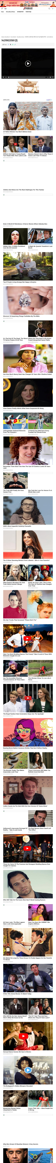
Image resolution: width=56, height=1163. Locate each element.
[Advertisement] (28, 24)
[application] (28, 63)
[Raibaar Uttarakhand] (28, 8)
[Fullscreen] (52, 77)
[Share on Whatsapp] (13, 44)
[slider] (27, 77)
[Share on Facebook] (8, 44)
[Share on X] (10, 44)
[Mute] (50, 77)
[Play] (3, 77)
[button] (2, 8)
